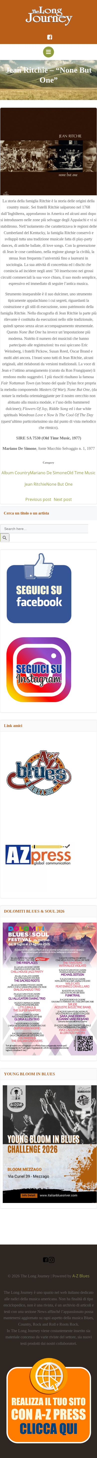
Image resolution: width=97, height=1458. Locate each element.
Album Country (15, 472)
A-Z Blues (81, 1276)
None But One (59, 484)
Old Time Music (81, 472)
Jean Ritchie (35, 484)
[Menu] (48, 52)
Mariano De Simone (48, 472)
